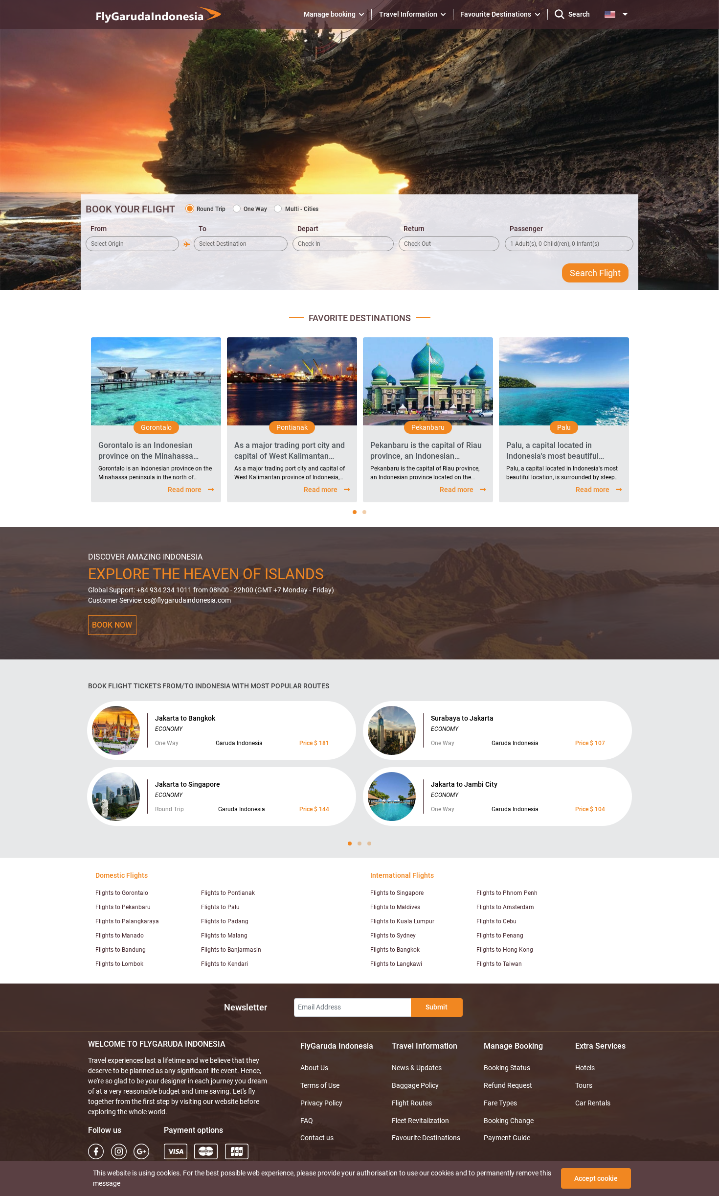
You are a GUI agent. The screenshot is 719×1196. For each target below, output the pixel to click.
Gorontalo (156, 427)
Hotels (585, 1068)
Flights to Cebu (496, 921)
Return (414, 229)
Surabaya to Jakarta (462, 718)
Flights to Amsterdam (505, 907)
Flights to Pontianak (228, 893)
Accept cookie (596, 1178)
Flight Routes (412, 1103)
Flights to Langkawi (396, 964)
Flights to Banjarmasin (231, 949)
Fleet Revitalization (420, 1121)
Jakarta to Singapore (187, 784)
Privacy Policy (321, 1103)
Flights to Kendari (224, 964)
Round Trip (211, 209)
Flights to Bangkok (395, 949)
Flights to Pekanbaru (123, 907)
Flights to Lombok (119, 964)
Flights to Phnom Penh (507, 893)
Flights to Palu (220, 907)
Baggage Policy (415, 1085)
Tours (583, 1085)
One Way (255, 209)
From (98, 229)
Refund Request (508, 1085)
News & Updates (417, 1068)
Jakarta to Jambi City (464, 784)
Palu (564, 427)
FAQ (306, 1121)
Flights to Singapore (397, 893)
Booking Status (507, 1068)
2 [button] (364, 512)
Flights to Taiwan (499, 964)
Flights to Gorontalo (121, 893)
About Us (314, 1068)
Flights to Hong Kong (504, 949)
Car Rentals (592, 1103)
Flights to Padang (224, 921)
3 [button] (369, 843)
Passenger (526, 229)
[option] (156, 419)
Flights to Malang (224, 935)
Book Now (112, 625)
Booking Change (509, 1121)
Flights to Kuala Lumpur (402, 921)
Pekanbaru (428, 427)
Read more (185, 489)
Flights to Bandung (120, 949)
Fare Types (500, 1103)
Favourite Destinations (426, 1138)
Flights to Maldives (395, 907)
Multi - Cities (301, 209)
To (202, 229)
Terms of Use (319, 1085)
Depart (307, 229)
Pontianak (292, 427)
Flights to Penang (499, 935)
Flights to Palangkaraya (127, 921)
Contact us (317, 1138)
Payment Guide (507, 1138)
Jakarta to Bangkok (185, 718)
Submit (437, 1007)
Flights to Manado (119, 935)
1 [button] (355, 512)
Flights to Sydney (393, 935)
